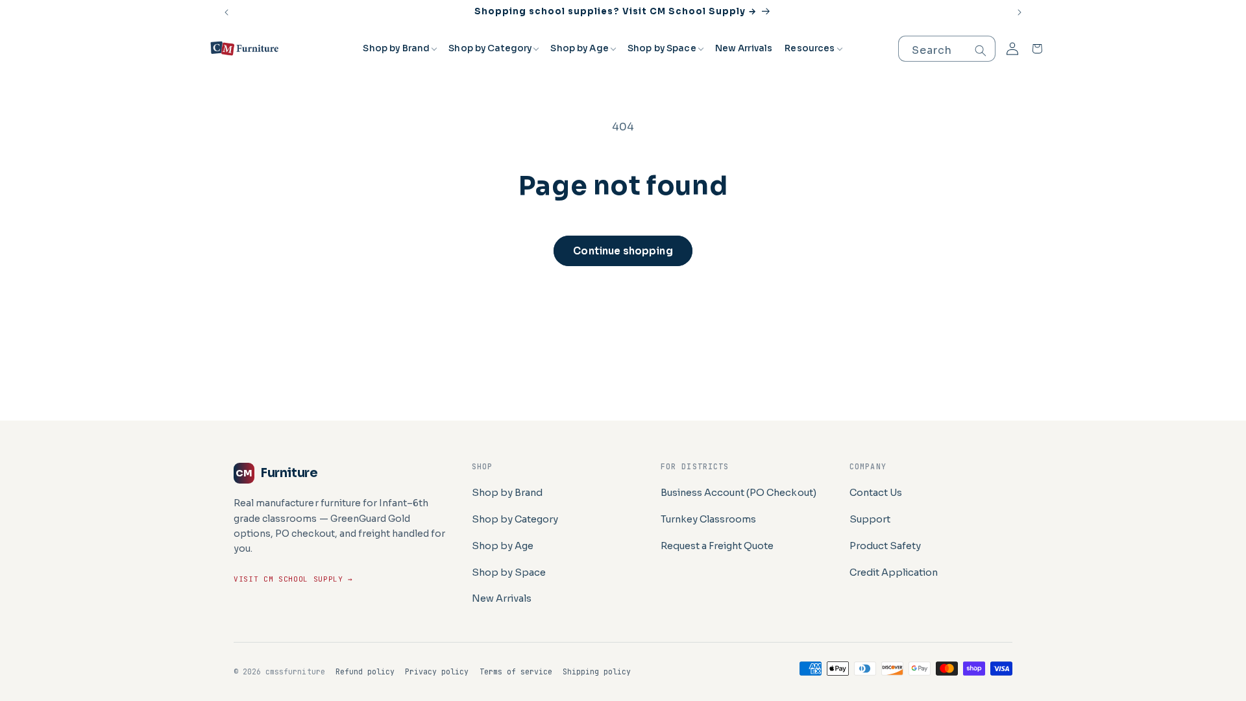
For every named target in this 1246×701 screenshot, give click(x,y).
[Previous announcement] (226, 12)
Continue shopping (623, 251)
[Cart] (1037, 48)
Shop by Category (489, 48)
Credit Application (893, 572)
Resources (810, 48)
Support (869, 519)
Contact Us (875, 492)
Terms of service (516, 671)
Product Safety (885, 546)
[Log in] (1012, 48)
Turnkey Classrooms (709, 519)
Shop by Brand (396, 48)
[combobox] (947, 48)
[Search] (980, 50)
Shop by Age (579, 48)
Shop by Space (662, 48)
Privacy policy (437, 671)
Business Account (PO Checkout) (738, 492)
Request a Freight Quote (717, 546)
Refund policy (365, 671)
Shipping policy (597, 671)
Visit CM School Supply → (293, 579)
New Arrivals (744, 48)
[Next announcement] (1019, 12)
